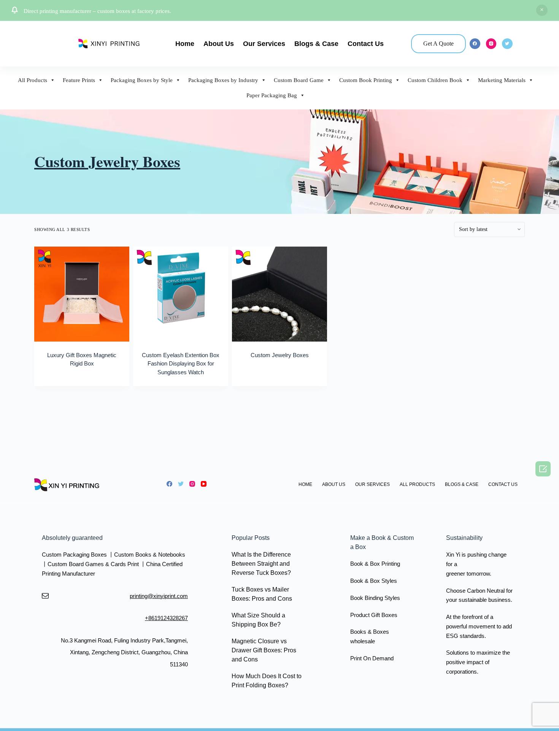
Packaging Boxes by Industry (223, 80)
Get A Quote (438, 43)
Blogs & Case (316, 43)
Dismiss (542, 10)
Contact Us (366, 43)
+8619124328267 (166, 618)
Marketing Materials (502, 80)
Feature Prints (79, 80)
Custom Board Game (299, 80)
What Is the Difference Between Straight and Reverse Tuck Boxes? (261, 563)
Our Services (264, 43)
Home (184, 43)
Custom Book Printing (365, 80)
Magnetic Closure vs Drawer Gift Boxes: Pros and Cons (264, 650)
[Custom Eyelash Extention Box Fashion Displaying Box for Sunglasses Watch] (180, 294)
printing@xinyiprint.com (159, 596)
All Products (32, 80)
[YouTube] (203, 484)
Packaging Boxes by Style (142, 80)
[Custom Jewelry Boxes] (279, 294)
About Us (218, 43)
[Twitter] (507, 43)
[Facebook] (475, 43)
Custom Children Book (435, 80)
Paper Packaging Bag (271, 95)
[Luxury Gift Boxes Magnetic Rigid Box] (81, 294)
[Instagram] (491, 43)
